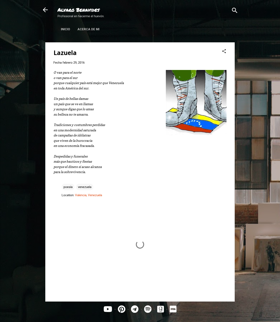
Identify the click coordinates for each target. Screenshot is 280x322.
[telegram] (134, 309)
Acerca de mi (88, 29)
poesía (68, 187)
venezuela (84, 187)
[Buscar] (234, 10)
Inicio (65, 29)
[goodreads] (161, 309)
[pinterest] (121, 309)
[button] (224, 51)
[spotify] (147, 309)
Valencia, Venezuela (88, 195)
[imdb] (173, 309)
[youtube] (108, 309)
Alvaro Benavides (78, 9)
